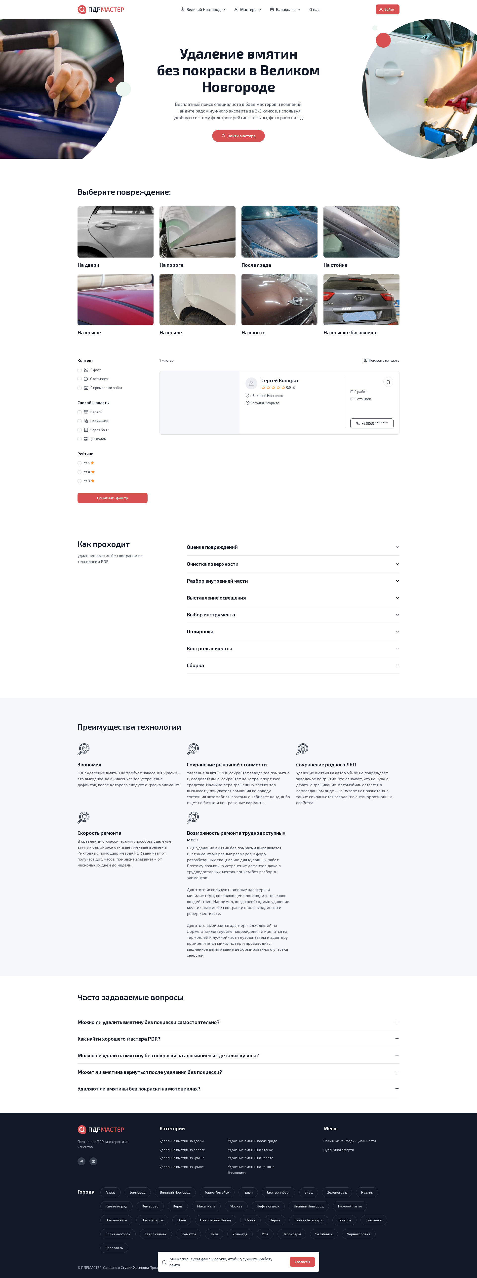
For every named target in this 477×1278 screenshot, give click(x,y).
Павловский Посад (215, 1220)
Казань (367, 1192)
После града (256, 265)
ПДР (106, 9)
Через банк (99, 430)
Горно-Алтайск (217, 1192)
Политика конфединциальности (349, 1141)
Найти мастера (242, 135)
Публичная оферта (338, 1150)
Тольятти (188, 1234)
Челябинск (324, 1234)
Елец (309, 1192)
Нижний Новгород (309, 1206)
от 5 (86, 463)
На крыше (89, 332)
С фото (96, 370)
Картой (96, 412)
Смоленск (374, 1220)
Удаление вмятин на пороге (182, 1150)
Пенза (250, 1220)
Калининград (116, 1206)
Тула (214, 1234)
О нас (314, 9)
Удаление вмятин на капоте (250, 1158)
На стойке (335, 265)
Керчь (178, 1206)
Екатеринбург (278, 1192)
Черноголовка (358, 1234)
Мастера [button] (248, 9)
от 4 (86, 472)
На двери (88, 265)
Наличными (99, 421)
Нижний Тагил (350, 1206)
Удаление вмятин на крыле (181, 1167)
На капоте (253, 332)
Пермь (275, 1220)
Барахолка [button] (286, 9)
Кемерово (150, 1206)
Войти (389, 9)
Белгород (138, 1192)
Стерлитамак (156, 1234)
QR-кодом (98, 439)
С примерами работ (106, 387)
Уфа (265, 1234)
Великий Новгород (175, 1192)
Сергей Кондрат (280, 380)
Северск (344, 1220)
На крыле (170, 332)
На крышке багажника (349, 332)
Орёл (182, 1220)
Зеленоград (337, 1192)
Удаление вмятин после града (252, 1141)
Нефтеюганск (268, 1206)
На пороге (171, 265)
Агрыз (111, 1192)
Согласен (302, 1262)
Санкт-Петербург (309, 1220)
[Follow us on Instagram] (81, 1161)
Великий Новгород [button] (204, 9)
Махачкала (206, 1206)
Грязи (248, 1192)
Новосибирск (152, 1220)
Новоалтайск (116, 1220)
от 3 (86, 481)
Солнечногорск (118, 1234)
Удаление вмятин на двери (181, 1141)
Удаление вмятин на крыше (181, 1158)
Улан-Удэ (240, 1234)
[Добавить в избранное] (388, 382)
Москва (236, 1206)
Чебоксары (292, 1234)
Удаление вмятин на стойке (250, 1150)
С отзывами (99, 378)
